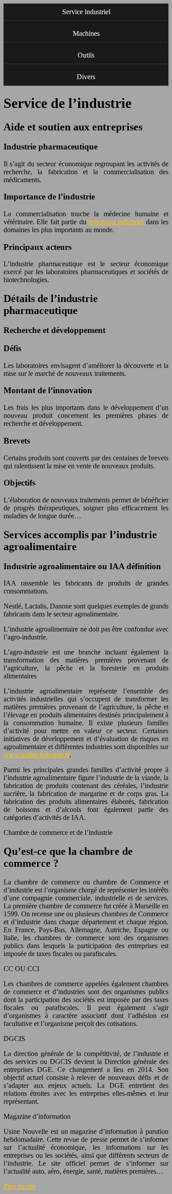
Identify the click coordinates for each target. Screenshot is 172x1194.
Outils (86, 55)
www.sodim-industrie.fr (36, 754)
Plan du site (20, 1186)
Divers (86, 76)
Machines (86, 33)
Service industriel (86, 11)
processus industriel (116, 222)
